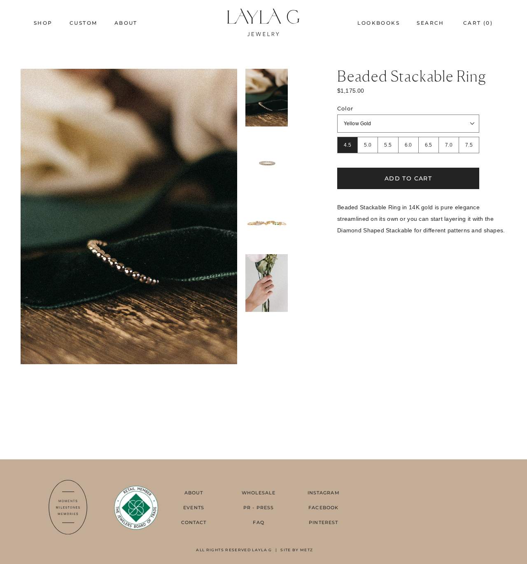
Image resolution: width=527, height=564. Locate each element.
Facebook (323, 507)
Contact (194, 522)
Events (193, 507)
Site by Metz (296, 550)
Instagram (324, 493)
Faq (258, 522)
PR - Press (258, 507)
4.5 (347, 145)
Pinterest (323, 522)
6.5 (428, 145)
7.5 (469, 145)
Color (345, 108)
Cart (478, 23)
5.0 (367, 145)
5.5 (388, 145)
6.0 (408, 145)
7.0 (448, 145)
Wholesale (259, 493)
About (193, 493)
